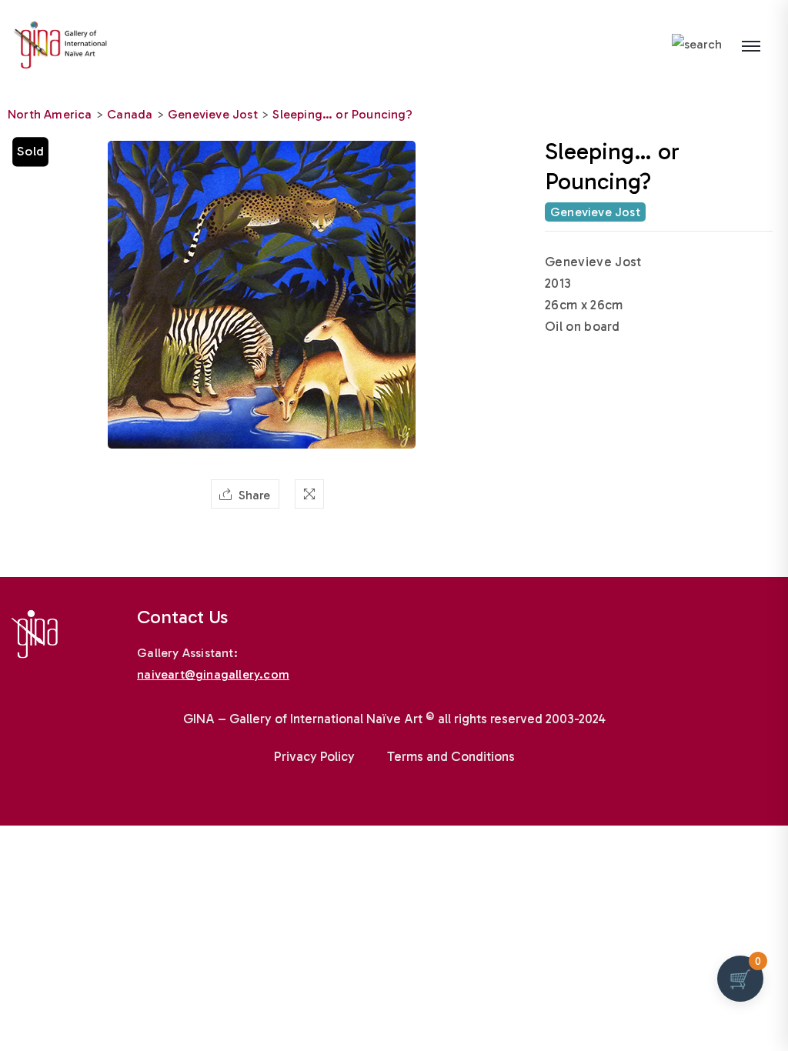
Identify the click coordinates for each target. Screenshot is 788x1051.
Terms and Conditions (451, 756)
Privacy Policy (314, 756)
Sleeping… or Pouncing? (342, 114)
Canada (129, 114)
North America (50, 114)
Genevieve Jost (213, 114)
